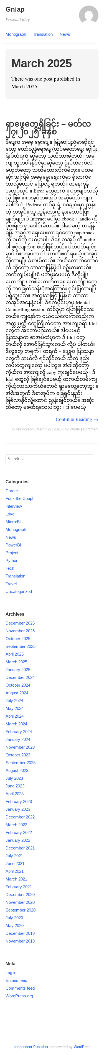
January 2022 (18, 840)
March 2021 (16, 879)
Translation (43, 34)
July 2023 (14, 778)
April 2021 (15, 871)
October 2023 (18, 755)
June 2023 (15, 786)
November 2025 (20, 630)
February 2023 (19, 801)
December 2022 (20, 817)
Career (12, 490)
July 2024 (14, 700)
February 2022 (19, 832)
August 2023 (17, 770)
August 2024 (17, 693)
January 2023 (18, 809)
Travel (11, 583)
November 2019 (20, 941)
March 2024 (16, 724)
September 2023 (20, 762)
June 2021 (15, 863)
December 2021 (20, 848)
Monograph (16, 34)
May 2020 (15, 925)
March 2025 (16, 661)
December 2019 (20, 933)
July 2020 (14, 917)
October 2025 (18, 638)
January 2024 (18, 739)
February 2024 (19, 731)
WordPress (83, 1047)
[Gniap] (88, 18)
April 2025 (15, 654)
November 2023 (20, 747)
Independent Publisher (30, 1047)
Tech (10, 568)
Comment (90, 429)
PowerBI (13, 545)
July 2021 (14, 855)
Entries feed (16, 980)
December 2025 (20, 623)
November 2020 (20, 902)
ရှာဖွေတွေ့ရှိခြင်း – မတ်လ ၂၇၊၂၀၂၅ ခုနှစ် (48, 127)
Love (10, 514)
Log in (11, 972)
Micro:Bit (14, 521)
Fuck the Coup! (19, 498)
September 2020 (20, 910)
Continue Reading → (77, 419)
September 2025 (20, 646)
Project (12, 552)
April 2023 (15, 793)
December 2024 (20, 677)
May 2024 (15, 708)
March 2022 (16, 824)
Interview (14, 506)
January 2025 (18, 669)
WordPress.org (19, 996)
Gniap (15, 9)
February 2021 (19, 886)
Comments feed (20, 988)
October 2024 (18, 685)
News (65, 34)
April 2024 (15, 716)
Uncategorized (19, 591)
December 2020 (20, 894)
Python (12, 560)
